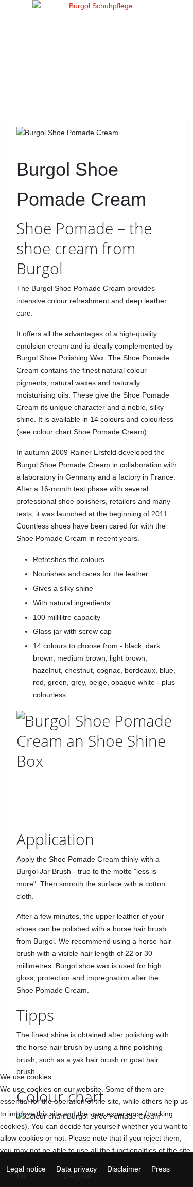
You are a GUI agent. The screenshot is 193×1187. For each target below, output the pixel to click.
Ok (22, 1176)
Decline (77, 1176)
